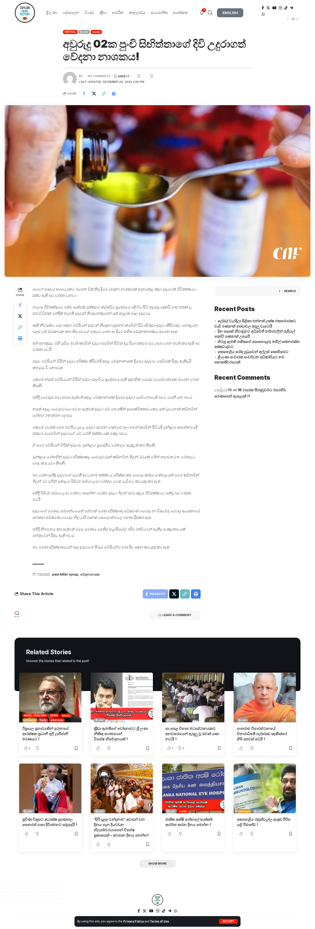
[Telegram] (291, 8)
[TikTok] (286, 8)
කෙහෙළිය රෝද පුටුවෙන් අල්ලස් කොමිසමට (253, 351)
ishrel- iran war (35, 715)
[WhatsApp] (263, 14)
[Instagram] (280, 8)
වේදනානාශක (90, 574)
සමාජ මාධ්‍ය (57, 720)
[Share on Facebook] (84, 93)
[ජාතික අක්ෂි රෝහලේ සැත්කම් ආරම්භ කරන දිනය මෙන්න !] (193, 788)
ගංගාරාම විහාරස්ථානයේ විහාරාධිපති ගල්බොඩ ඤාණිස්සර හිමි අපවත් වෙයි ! (262, 733)
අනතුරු (66, 715)
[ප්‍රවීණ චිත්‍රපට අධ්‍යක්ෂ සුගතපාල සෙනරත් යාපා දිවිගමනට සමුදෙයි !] (50, 788)
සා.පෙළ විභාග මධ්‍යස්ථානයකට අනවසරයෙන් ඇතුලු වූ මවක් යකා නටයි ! (192, 733)
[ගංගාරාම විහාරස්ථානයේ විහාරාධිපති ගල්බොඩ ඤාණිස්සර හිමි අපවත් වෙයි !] (265, 697)
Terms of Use (159, 921)
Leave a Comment (177, 615)
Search (290, 291)
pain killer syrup (65, 574)
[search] (212, 13)
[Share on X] (93, 93)
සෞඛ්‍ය (96, 31)
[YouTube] (274, 8)
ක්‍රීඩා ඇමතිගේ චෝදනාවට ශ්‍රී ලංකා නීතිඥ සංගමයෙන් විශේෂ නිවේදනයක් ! (121, 733)
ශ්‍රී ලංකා (84, 31)
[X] (268, 8)
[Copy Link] (103, 93)
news (54, 715)
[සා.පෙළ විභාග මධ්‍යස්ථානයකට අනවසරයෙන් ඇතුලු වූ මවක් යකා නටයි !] (193, 697)
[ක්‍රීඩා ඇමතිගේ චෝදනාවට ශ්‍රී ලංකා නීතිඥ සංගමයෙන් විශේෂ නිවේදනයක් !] (122, 697)
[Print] (113, 93)
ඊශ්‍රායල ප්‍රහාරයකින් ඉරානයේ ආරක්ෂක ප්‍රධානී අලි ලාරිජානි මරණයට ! (45, 733)
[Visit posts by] (70, 79)
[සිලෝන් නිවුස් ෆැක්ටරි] (157, 900)
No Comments (99, 76)
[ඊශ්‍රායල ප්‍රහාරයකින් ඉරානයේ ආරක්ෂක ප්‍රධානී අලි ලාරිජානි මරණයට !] (50, 697)
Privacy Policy (133, 921)
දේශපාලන (30, 720)
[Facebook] (263, 8)
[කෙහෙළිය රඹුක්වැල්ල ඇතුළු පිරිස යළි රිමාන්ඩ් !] (265, 788)
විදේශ (43, 720)
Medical (70, 31)
